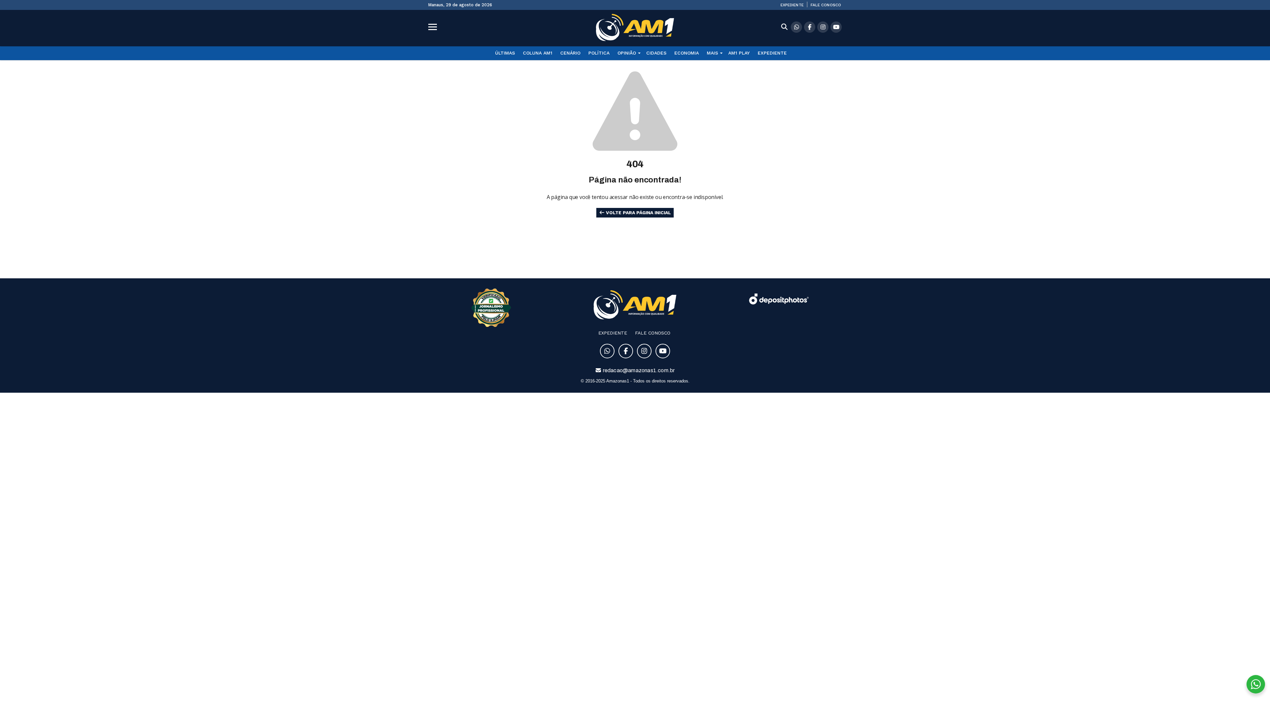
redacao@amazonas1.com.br (638, 370)
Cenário (570, 53)
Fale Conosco (826, 5)
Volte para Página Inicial (638, 212)
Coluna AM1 (537, 53)
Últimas (505, 53)
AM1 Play (739, 53)
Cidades (656, 53)
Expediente (792, 5)
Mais (712, 53)
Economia (686, 53)
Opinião (626, 53)
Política (599, 53)
